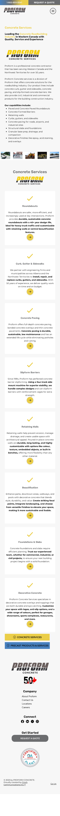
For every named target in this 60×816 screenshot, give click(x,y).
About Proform (29, 696)
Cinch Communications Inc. (16, 783)
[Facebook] (22, 721)
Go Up (53, 784)
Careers (26, 707)
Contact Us (27, 700)
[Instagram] (37, 721)
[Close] (30, 237)
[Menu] (53, 11)
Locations (27, 703)
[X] (32, 721)
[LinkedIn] (27, 721)
